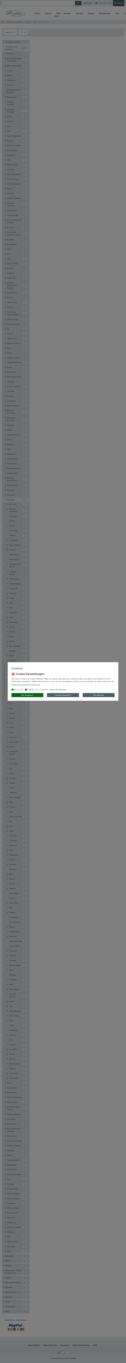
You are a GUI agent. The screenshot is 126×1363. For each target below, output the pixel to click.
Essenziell (19, 689)
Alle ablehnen (98, 695)
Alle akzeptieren (27, 695)
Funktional (44, 689)
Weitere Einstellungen (58, 689)
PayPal (31, 689)
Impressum (36, 685)
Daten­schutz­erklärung (21, 685)
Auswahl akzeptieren (63, 695)
